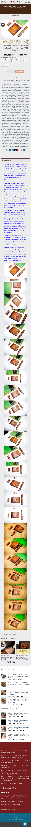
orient (23, 145)
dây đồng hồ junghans (20, 124)
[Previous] (1, 653)
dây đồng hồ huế (11, 124)
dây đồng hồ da (17, 114)
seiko (4, 146)
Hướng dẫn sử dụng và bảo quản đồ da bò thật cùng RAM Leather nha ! (14, 751)
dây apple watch (12, 87)
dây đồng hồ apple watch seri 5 (20, 104)
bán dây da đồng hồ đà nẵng (16, 84)
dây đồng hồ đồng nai (24, 115)
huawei (14, 143)
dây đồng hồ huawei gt (22, 123)
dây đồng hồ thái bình (19, 137)
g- (7, 143)
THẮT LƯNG (17, 816)
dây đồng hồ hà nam (17, 120)
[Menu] (2, 2)
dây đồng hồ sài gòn (23, 134)
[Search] (5, 2)
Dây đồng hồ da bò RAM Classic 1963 (11, 784)
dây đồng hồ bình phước (17, 109)
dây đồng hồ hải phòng (18, 121)
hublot (17, 143)
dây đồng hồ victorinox (17, 138)
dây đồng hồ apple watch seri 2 (20, 103)
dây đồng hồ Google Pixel (18, 118)
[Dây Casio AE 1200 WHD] (6, 65)
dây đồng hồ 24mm (19, 93)
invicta (20, 143)
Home (5, 6)
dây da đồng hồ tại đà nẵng (15, 90)
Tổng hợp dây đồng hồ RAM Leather (11, 773)
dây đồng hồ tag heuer (9, 137)
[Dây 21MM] (21, 60)
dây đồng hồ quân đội (16, 132)
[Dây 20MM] (17, 60)
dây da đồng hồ (19, 87)
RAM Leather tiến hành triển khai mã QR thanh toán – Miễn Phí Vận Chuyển (15, 766)
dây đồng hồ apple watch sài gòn (22, 101)
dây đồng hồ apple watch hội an (22, 100)
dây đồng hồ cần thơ (11, 112)
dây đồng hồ (24, 90)
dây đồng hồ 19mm (12, 92)
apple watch (6, 84)
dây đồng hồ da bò (25, 114)
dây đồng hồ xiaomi (25, 140)
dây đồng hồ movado (20, 127)
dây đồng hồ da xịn (6, 115)
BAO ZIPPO (7, 816)
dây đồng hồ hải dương (8, 121)
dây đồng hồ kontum (21, 126)
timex (24, 146)
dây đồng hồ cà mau (19, 110)
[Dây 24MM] (2, 65)
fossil (6, 143)
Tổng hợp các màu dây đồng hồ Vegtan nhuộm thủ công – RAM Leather (15, 761)
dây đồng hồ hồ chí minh (11, 123)
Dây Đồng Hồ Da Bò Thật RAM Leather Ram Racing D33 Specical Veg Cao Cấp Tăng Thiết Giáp (22, 658)
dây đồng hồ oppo (19, 131)
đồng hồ (15, 141)
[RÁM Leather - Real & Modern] (15, 2)
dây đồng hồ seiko (20, 135)
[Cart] (29, 2)
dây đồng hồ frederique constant (16, 117)
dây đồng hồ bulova (10, 110)
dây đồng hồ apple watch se (8, 103)
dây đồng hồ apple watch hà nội (17, 96)
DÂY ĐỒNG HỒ (12, 6)
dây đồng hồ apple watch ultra (20, 107)
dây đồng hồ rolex (14, 134)
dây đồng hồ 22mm (11, 93)
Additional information (10, 634)
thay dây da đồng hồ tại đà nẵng (16, 146)
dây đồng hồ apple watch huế (8, 101)
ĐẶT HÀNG (19, 71)
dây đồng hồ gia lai (9, 118)
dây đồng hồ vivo (7, 140)
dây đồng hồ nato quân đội (10, 129)
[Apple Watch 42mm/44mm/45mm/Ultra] (6, 60)
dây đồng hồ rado (6, 134)
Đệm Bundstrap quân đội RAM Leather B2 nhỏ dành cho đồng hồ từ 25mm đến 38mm (14, 756)
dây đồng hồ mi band (11, 127)
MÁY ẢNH (14, 815)
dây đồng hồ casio (20, 112)
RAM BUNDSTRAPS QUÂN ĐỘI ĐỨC (15, 80)
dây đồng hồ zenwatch (7, 141)
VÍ (10, 815)
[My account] (26, 2)
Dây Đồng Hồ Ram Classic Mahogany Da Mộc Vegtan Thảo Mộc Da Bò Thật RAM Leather (7, 658)
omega (17, 145)
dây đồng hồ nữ (11, 131)
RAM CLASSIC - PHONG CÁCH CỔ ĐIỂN (18, 7)
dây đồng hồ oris (7, 132)
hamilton (10, 143)
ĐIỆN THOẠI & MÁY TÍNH (23, 815)
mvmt (15, 145)
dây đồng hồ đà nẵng (15, 115)
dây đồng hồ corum (9, 114)
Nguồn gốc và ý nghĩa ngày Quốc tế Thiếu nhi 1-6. (15, 770)
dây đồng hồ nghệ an (21, 129)
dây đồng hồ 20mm (21, 92)
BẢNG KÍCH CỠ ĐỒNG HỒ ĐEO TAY (16, 86)
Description (7, 160)
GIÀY (12, 816)
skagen (7, 146)
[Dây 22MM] (25, 60)
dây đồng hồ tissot (8, 138)
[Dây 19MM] (13, 60)
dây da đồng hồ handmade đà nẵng (18, 89)
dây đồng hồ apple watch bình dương (15, 95)
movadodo (24, 143)
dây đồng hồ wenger (16, 140)
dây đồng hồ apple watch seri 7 (20, 106)
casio (25, 86)
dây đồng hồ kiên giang (11, 126)
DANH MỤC (15, 817)
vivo (27, 146)
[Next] (29, 43)
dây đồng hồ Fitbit (5, 117)
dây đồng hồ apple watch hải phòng (19, 98)
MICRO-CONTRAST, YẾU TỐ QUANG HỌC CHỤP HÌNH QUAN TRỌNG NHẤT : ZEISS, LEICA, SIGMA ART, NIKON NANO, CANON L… (15, 778)
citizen (7, 87)
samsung (27, 145)
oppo (21, 145)
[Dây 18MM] (10, 60)
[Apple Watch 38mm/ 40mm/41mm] (2, 60)
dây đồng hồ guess (9, 120)
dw (12, 141)
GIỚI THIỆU (24, 816)
